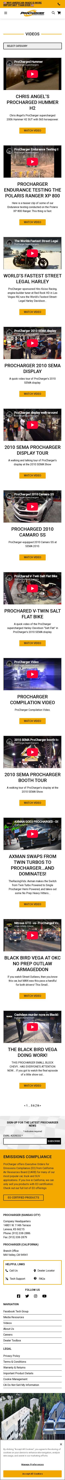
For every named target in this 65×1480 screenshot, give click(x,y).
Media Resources (13, 1317)
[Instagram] (36, 1297)
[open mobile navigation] (6, 13)
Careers (7, 1334)
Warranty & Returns (14, 1367)
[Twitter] (28, 1297)
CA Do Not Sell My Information (21, 1385)
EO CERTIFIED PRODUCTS (23, 1197)
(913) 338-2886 (21, 1233)
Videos (7, 1323)
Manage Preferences (32, 1464)
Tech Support (17, 1278)
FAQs (41, 1278)
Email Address (13, 1136)
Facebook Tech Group (15, 1311)
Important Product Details (18, 1373)
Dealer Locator (46, 1270)
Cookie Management (15, 1379)
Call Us (14, 1270)
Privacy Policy (11, 1355)
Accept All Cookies (32, 1474)
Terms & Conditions (14, 1361)
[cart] (59, 13)
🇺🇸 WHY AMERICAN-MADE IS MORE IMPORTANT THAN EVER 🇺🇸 (22, 3)
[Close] (61, 1444)
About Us (8, 1328)
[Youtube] (45, 1297)
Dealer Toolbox (12, 1340)
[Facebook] (19, 1297)
